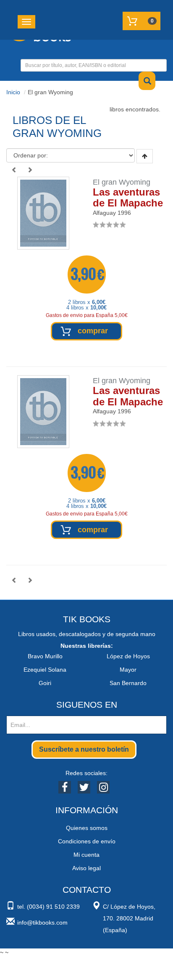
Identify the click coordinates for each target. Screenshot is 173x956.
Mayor (128, 669)
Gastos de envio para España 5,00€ (87, 315)
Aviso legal (86, 868)
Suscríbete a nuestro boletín (84, 749)
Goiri (45, 683)
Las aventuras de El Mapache (128, 197)
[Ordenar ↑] (144, 156)
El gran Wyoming (121, 182)
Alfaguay (104, 212)
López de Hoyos (128, 656)
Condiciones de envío (86, 841)
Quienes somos (86, 828)
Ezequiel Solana (45, 669)
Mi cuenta (86, 854)
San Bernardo (128, 683)
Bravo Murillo (45, 656)
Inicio (13, 92)
